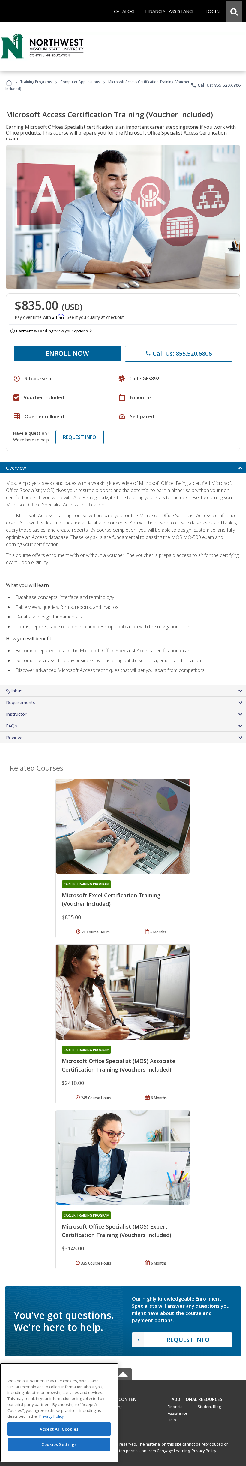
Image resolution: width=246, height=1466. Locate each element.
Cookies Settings (59, 1444)
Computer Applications (80, 81)
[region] (59, 1412)
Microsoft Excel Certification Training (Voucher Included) (111, 899)
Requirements (20, 702)
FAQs (11, 726)
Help (172, 1419)
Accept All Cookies (59, 1429)
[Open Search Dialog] (234, 11)
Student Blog (209, 1406)
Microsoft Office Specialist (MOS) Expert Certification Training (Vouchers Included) (116, 1230)
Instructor (16, 714)
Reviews (15, 737)
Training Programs (36, 81)
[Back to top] (123, 1398)
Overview (16, 468)
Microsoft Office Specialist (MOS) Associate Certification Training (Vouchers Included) (119, 1065)
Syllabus (14, 691)
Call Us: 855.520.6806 (215, 85)
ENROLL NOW (67, 353)
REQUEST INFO (79, 437)
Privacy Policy (204, 1450)
